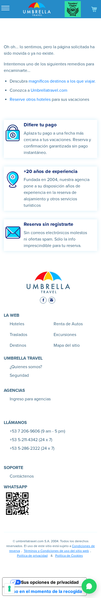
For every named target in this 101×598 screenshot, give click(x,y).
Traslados (18, 334)
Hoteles (17, 324)
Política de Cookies (69, 556)
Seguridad (19, 375)
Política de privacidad (32, 556)
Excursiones (65, 334)
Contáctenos (22, 476)
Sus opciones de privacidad (50, 582)
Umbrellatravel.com (49, 90)
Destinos (18, 345)
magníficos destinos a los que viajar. (61, 81)
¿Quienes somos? (26, 367)
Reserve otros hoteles (30, 99)
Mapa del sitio (67, 345)
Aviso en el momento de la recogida (44, 591)
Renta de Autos (68, 324)
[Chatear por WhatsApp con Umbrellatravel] (89, 586)
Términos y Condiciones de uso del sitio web (56, 551)
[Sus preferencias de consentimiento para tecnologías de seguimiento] (9, 589)
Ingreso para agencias (30, 399)
